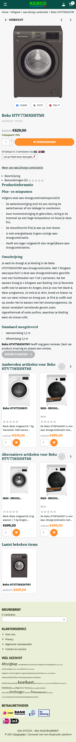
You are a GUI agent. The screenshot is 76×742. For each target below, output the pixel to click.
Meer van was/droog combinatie (22, 167)
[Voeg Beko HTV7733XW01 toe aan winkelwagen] (16, 442)
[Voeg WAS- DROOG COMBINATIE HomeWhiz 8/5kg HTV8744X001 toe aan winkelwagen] (54, 442)
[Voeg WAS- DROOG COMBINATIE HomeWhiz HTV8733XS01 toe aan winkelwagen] (16, 532)
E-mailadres (32, 614)
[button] (5, 4)
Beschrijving (12, 176)
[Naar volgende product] (70, 20)
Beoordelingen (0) (16, 180)
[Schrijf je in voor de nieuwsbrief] (63, 619)
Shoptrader (19, 734)
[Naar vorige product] (61, 20)
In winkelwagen (44, 142)
